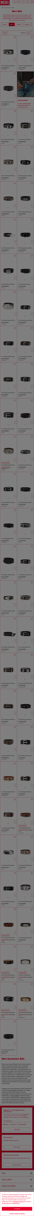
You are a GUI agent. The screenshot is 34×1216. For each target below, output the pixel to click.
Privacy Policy (5, 1203)
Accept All (17, 1208)
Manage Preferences (19, 1201)
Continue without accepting (17, 1213)
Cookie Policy (16, 1203)
